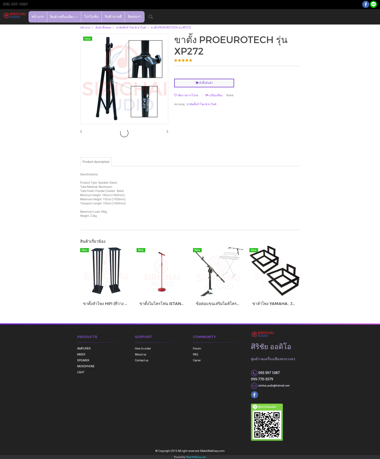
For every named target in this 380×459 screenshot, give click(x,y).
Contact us (141, 360)
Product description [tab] (96, 162)
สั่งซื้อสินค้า (206, 82)
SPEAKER (83, 360)
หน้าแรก (37, 16)
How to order (143, 348)
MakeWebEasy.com (196, 457)
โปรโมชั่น (91, 16)
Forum (197, 348)
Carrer (197, 360)
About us (140, 354)
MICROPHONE (86, 366)
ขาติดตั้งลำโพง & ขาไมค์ (201, 104)
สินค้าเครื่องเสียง (62, 16)
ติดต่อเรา (134, 16)
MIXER (81, 354)
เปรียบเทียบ (215, 95)
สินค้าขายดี (113, 16)
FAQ (195, 354)
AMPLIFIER (84, 348)
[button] (150, 17)
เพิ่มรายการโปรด (187, 95)
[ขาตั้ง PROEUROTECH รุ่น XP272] (124, 79)
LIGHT (81, 372)
